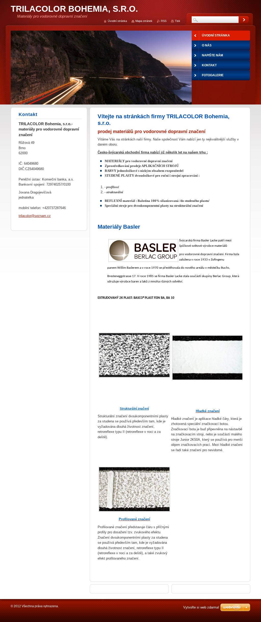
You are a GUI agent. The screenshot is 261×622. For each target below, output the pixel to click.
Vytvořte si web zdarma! (201, 607)
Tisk (177, 20)
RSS (163, 20)
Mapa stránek (143, 20)
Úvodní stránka (117, 20)
